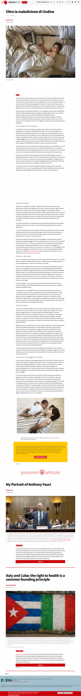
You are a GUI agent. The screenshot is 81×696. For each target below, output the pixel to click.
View (8, 16)
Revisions (12, 15)
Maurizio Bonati (11, 585)
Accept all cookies (68, 693)
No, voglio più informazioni (13, 695)
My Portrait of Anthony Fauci (28, 484)
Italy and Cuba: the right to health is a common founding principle (35, 577)
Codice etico (20, 681)
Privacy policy (15, 681)
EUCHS (60, 381)
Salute (17, 95)
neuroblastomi (34, 251)
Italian (22, 563)
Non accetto (60, 693)
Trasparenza (26, 681)
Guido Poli (10, 490)
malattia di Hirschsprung (33, 253)
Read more (40, 561)
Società (21, 651)
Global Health (19, 545)
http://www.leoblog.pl (54, 437)
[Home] (13, 3)
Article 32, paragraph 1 (22, 654)
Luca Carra (10, 20)
